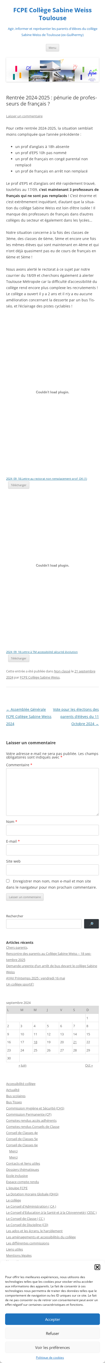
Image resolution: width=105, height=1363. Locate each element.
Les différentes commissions (27, 1243)
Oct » (89, 1065)
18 (35, 1042)
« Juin (23, 1065)
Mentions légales (19, 1255)
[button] (97, 1267)
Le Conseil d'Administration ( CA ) (31, 1206)
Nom (11, 821)
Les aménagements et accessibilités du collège (41, 1237)
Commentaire (19, 764)
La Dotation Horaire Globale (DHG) (32, 1194)
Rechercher (14, 916)
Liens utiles (14, 1249)
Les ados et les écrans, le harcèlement (34, 1231)
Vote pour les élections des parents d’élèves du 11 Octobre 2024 (76, 716)
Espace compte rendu (22, 1181)
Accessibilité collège (20, 1083)
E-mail (13, 841)
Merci (13, 1151)
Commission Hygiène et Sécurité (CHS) (35, 1108)
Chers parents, (17, 947)
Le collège (13, 1200)
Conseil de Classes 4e (22, 1132)
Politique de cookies (50, 1357)
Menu (52, 48)
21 (75, 1042)
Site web (13, 861)
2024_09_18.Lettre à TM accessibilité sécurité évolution (42, 652)
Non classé (62, 671)
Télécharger (19, 485)
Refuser (52, 1333)
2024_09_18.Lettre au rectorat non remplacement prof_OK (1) (46, 478)
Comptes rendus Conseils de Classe (32, 1126)
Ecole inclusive (17, 1175)
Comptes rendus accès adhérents (31, 1120)
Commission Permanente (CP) (28, 1114)
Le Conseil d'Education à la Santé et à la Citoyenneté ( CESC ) (51, 1212)
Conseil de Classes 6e (22, 1145)
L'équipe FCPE (17, 1188)
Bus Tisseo (14, 1102)
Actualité (12, 1089)
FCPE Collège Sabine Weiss (40, 677)
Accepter (52, 1319)
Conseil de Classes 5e (22, 1139)
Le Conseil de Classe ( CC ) (25, 1218)
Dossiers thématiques (22, 1169)
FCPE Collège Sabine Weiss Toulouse (52, 14)
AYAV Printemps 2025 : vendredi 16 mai (35, 978)
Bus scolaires (15, 1096)
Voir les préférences (52, 1347)
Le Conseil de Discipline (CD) (27, 1224)
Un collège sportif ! (20, 984)
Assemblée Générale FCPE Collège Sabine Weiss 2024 (28, 716)
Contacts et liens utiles (23, 1163)
